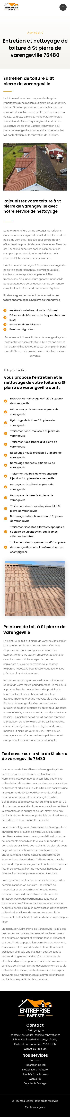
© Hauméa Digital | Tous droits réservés (35, 1100)
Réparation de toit (35, 1064)
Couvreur (35, 1060)
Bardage (41, 1083)
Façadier (28, 1083)
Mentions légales (35, 1107)
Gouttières (35, 1078)
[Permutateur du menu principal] (63, 7)
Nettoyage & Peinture (35, 1069)
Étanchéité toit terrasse (35, 1074)
